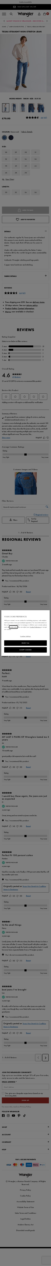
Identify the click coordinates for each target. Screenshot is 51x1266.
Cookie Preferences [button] (35, 627)
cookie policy (13, 627)
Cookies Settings (25, 636)
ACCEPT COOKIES (25, 650)
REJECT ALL (25, 643)
